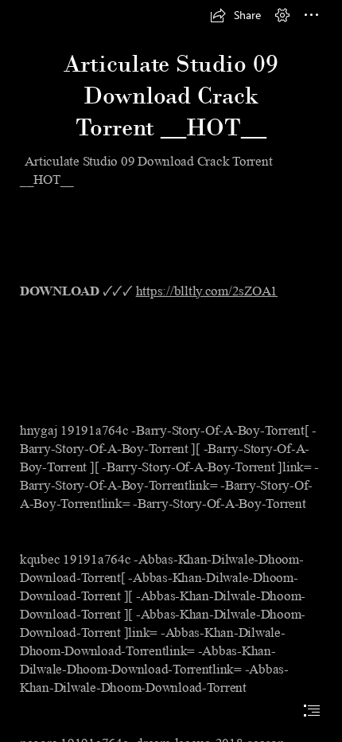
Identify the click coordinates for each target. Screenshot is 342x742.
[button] (235, 15)
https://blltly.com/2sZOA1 (207, 291)
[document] (171, 371)
